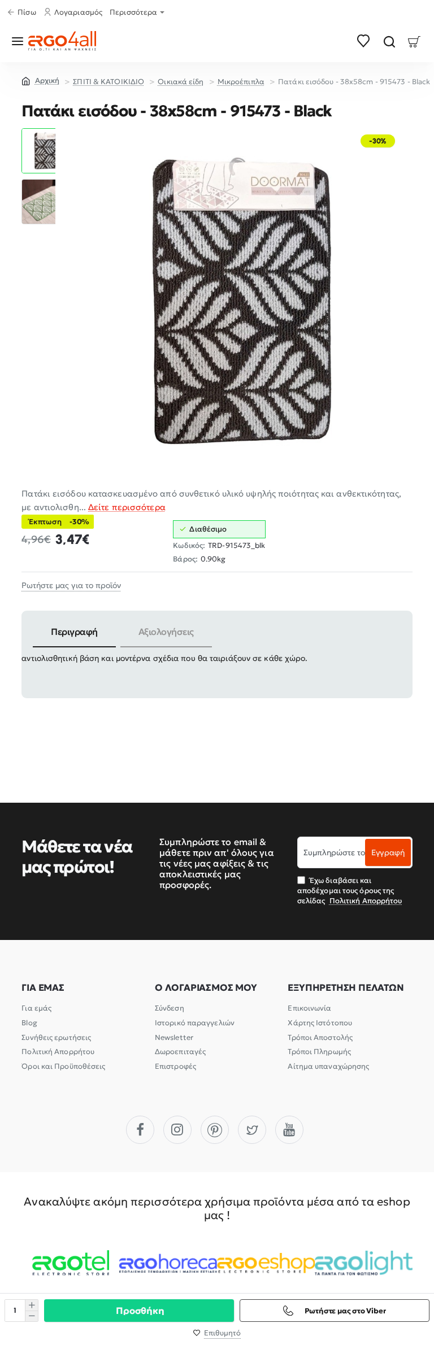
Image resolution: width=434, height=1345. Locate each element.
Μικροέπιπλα (241, 81)
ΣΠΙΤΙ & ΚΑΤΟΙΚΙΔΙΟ (108, 81)
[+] (31, 1305)
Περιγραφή (74, 631)
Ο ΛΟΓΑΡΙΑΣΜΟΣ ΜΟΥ (206, 987)
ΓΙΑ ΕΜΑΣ (42, 987)
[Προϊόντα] (19, 41)
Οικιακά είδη (180, 81)
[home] (40, 80)
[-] (31, 1316)
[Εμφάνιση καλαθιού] (414, 41)
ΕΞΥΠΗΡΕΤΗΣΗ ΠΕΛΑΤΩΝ (345, 987)
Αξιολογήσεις (166, 631)
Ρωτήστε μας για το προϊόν (71, 585)
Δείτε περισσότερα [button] (127, 507)
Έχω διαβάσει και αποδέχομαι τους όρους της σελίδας (349, 891)
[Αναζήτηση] (389, 41)
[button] (44, 132)
